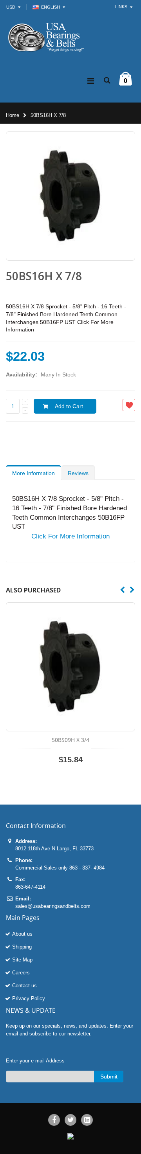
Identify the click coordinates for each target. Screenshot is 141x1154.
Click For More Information (70, 536)
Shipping (22, 947)
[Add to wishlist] (129, 405)
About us (22, 934)
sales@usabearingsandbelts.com (52, 906)
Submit (109, 1076)
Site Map (22, 960)
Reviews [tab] (78, 473)
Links (121, 6)
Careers (21, 973)
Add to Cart (69, 406)
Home (12, 115)
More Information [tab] (33, 473)
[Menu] (90, 81)
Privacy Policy (28, 998)
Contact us (24, 985)
